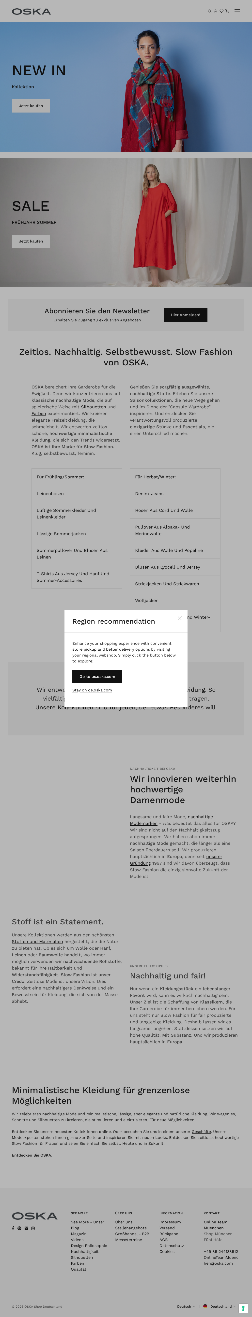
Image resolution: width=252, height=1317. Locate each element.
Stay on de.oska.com (92, 690)
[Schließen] (180, 618)
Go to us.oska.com (97, 676)
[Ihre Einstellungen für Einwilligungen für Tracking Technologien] (243, 1308)
